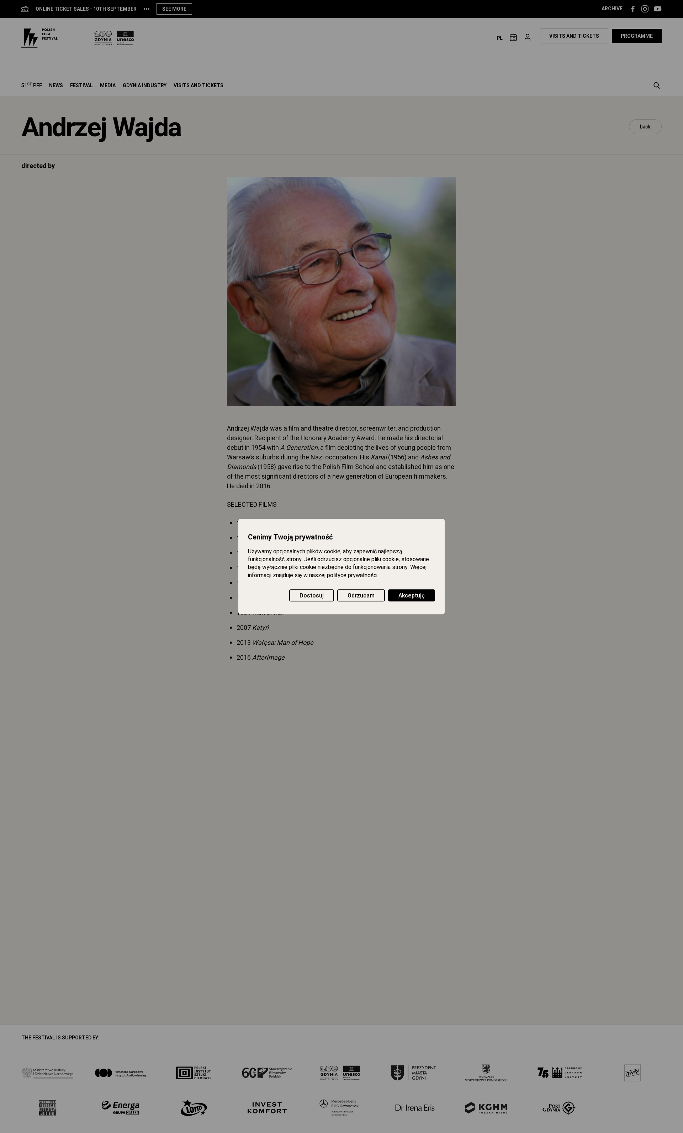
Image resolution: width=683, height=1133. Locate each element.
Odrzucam (361, 595)
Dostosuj (312, 595)
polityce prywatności (352, 575)
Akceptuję (411, 595)
